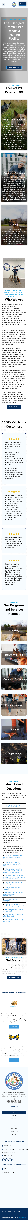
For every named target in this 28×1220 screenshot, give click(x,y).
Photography (14, 1131)
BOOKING (14, 1134)
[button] (3, 4)
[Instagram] (5, 1159)
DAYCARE (14, 1125)
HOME (14, 1112)
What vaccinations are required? (11, 888)
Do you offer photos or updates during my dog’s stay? (13, 905)
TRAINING (13, 1119)
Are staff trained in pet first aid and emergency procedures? (13, 894)
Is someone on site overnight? (10, 900)
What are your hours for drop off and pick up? (14, 915)
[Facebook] (3, 1159)
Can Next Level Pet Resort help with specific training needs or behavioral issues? (14, 877)
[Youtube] (11, 1159)
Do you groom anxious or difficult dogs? (12, 883)
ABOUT (14, 1115)
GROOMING (14, 1128)
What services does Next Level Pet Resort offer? (12, 806)
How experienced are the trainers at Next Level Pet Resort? (12, 857)
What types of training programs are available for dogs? (12, 864)
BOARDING (14, 1122)
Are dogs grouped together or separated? (13, 910)
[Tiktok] (8, 1159)
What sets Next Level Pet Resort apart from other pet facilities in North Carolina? (12, 870)
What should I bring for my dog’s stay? (13, 920)
